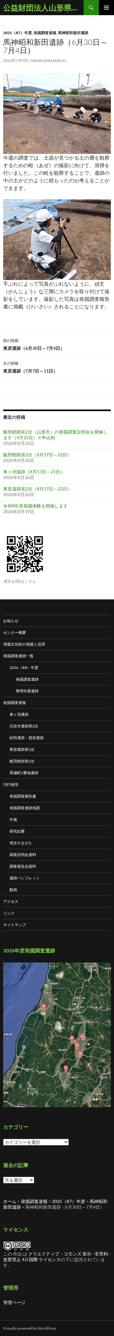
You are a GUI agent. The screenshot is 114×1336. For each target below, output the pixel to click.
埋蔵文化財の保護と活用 (24, 644)
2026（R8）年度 (24, 667)
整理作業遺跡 (27, 691)
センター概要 (14, 632)
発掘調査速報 (45, 32)
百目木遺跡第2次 (24, 726)
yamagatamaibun (48, 60)
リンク (9, 913)
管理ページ (14, 1302)
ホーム (9, 1201)
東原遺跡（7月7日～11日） (30, 367)
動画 (13, 889)
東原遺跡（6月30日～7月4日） (34, 344)
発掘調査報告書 (23, 796)
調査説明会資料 (23, 854)
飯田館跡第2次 (22, 761)
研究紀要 (17, 831)
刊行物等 (10, 784)
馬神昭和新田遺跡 (73, 32)
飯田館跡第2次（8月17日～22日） (37, 454)
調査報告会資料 (23, 866)
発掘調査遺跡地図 (25, 807)
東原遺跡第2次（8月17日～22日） (37, 488)
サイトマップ (14, 924)
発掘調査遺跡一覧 (18, 655)
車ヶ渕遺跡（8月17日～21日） (34, 471)
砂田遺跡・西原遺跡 (27, 737)
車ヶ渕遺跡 (19, 714)
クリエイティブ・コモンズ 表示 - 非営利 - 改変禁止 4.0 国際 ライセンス (57, 1256)
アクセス (10, 901)
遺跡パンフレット (25, 878)
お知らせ (10, 620)
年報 (13, 819)
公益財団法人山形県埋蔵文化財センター (43, 7)
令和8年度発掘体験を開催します (35, 505)
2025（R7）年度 (17, 32)
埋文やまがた (21, 843)
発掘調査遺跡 (27, 679)
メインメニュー (106, 7)
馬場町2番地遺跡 (24, 772)
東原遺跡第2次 (22, 749)
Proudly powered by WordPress (29, 1328)
